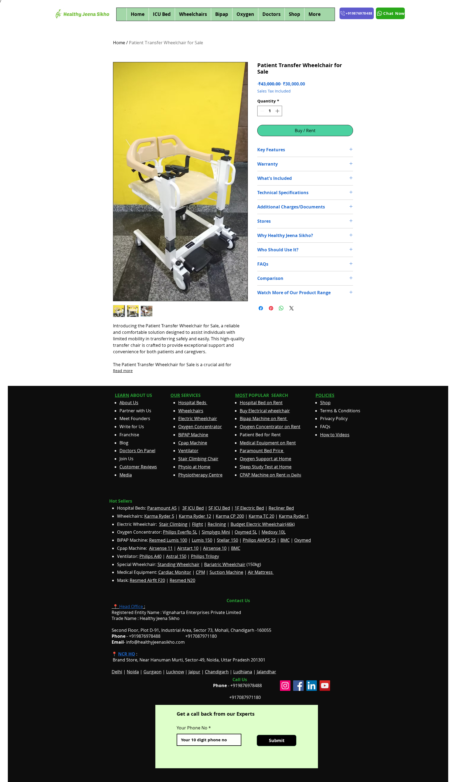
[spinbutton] (269, 111)
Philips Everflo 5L (180, 532)
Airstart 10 (187, 548)
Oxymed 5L (246, 532)
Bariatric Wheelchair (224, 564)
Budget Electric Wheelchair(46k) (263, 524)
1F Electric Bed (249, 508)
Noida (133, 672)
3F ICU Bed (193, 508)
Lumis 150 (202, 540)
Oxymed (302, 540)
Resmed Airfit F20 (147, 580)
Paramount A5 (162, 508)
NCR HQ (126, 654)
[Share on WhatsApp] (281, 308)
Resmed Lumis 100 (168, 540)
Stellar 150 (227, 540)
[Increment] (278, 111)
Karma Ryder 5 (159, 516)
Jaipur (194, 672)
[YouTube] (325, 685)
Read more (123, 370)
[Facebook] (298, 685)
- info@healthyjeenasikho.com (148, 642)
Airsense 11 (161, 548)
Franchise (129, 435)
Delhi (117, 672)
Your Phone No (192, 728)
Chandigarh (217, 672)
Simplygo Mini (216, 532)
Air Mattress (261, 572)
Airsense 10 (215, 548)
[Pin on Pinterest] (271, 308)
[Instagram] (285, 685)
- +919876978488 (140, 636)
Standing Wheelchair (178, 564)
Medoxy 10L (274, 532)
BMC (285, 540)
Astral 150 (176, 556)
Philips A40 (150, 556)
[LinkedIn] (311, 685)
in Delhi (270, 475)
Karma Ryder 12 (195, 516)
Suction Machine (226, 572)
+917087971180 (245, 697)
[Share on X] (291, 308)
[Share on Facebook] (261, 308)
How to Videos (335, 435)
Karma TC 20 (261, 516)
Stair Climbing (173, 524)
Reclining (217, 524)
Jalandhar (266, 672)
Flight (197, 524)
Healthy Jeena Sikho (160, 618)
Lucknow (175, 672)
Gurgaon (152, 672)
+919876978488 (246, 685)
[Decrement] (261, 111)
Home (119, 43)
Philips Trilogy (205, 556)
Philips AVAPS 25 (259, 540)
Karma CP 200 (230, 516)
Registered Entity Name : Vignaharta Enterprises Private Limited (176, 612)
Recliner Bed (281, 508)
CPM (200, 572)
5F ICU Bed (219, 508)
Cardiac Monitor (174, 572)
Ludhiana (242, 672)
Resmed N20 (182, 580)
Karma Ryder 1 (294, 516)
